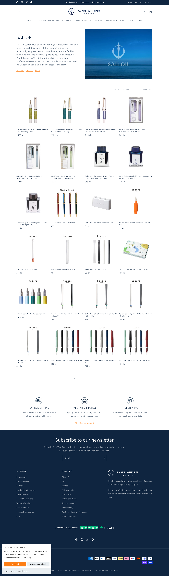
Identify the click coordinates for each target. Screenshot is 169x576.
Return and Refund (69, 499)
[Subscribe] (104, 458)
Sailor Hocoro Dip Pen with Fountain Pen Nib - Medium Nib (135, 315)
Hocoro (29, 70)
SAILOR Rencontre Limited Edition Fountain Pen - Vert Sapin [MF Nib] (66, 131)
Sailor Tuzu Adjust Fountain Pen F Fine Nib (134, 361)
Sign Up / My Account (84, 423)
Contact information (101, 570)
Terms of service (74, 570)
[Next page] (94, 378)
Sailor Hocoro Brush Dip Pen (26, 269)
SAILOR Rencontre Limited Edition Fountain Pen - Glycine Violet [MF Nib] (101, 131)
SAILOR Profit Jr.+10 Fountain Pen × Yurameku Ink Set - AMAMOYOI (63, 177)
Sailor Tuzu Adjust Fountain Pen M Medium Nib (100, 362)
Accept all (15, 564)
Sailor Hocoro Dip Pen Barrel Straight (64, 269)
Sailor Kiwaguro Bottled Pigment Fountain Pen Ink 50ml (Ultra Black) (31, 224)
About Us (66, 477)
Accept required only (38, 564)
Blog (18, 516)
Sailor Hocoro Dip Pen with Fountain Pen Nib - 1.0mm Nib (101, 315)
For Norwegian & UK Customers (74, 512)
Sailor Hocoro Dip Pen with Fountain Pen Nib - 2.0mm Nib (67, 315)
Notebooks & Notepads (25, 490)
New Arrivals (21, 477)
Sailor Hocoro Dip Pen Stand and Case (99, 223)
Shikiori (20, 70)
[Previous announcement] (58, 2)
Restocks (20, 486)
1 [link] (74, 378)
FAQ (63, 481)
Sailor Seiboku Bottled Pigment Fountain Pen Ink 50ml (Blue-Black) (135, 177)
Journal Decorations (24, 499)
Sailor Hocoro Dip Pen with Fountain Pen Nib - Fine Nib (32, 362)
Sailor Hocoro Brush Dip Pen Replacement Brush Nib (134, 224)
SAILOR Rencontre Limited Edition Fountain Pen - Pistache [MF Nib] (32, 131)
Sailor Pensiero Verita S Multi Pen (63, 223)
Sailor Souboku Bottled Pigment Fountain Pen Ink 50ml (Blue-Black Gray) (100, 177)
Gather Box (66, 494)
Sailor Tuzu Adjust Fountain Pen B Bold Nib (66, 361)
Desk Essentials (22, 507)
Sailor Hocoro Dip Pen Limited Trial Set (133, 269)
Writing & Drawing (23, 503)
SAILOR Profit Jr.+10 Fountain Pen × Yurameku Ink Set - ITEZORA (29, 177)
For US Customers (69, 516)
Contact (65, 486)
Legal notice (114, 570)
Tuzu (37, 70)
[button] (19, 12)
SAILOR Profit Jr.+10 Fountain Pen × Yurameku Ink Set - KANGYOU (132, 131)
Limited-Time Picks (23, 481)
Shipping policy (87, 570)
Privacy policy (62, 570)
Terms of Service (22, 571)
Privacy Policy (9, 571)
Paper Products (22, 494)
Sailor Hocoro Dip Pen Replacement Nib (30, 314)
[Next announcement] (111, 2)
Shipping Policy (68, 490)
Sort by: (116, 89)
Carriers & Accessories (25, 512)
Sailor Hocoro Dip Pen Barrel (95, 269)
